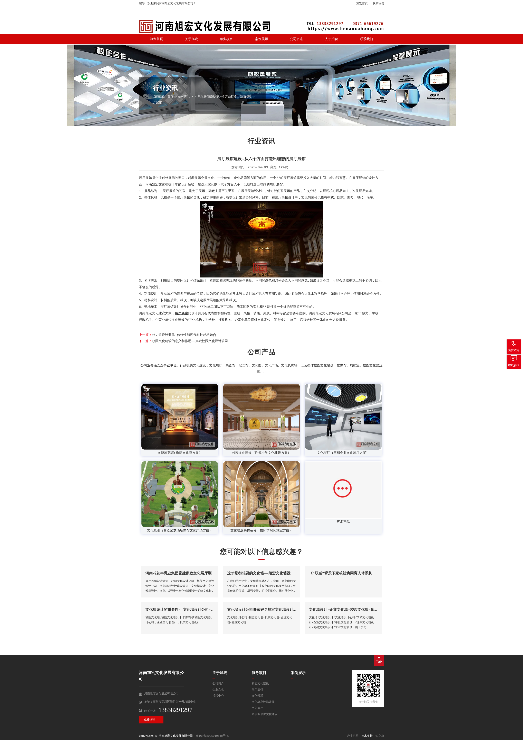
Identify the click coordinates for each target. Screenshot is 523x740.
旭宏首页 (362, 3)
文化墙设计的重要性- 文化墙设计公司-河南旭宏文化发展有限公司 (200, 610)
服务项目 (226, 39)
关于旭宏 (191, 39)
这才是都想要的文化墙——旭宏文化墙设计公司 (264, 573)
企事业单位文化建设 (264, 714)
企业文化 (218, 689)
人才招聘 (331, 39)
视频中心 (218, 695)
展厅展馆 (257, 689)
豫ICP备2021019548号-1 (212, 736)
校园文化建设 (260, 683)
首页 (170, 96)
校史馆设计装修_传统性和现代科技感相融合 (184, 335)
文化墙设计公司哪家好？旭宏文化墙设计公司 (264, 610)
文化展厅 (257, 708)
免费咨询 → (151, 719)
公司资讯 (296, 39)
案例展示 (261, 39)
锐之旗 (379, 736)
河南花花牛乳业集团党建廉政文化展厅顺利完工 (184, 573)
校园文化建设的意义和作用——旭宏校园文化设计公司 (190, 341)
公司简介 (218, 683)
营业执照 (352, 736)
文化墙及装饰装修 (263, 702)
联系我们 (378, 3)
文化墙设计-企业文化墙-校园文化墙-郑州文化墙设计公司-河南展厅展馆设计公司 (376, 610)
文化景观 (257, 695)
